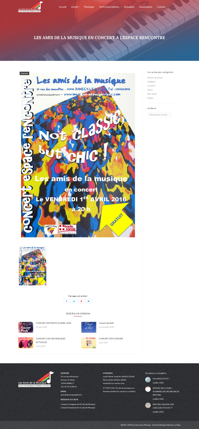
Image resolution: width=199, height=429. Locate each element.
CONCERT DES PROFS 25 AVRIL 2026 (53, 323)
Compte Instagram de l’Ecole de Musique (78, 404)
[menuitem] (62, 6)
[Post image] (25, 327)
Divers (150, 90)
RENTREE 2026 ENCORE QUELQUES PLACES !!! (163, 406)
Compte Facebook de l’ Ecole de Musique (78, 407)
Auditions (151, 81)
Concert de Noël (106, 323)
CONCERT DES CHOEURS (111, 338)
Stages (150, 98)
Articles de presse (155, 77)
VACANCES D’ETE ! (161, 378)
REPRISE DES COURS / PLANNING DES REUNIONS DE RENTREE (166, 391)
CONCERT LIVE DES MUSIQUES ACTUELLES (50, 340)
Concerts (24, 73)
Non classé (152, 94)
